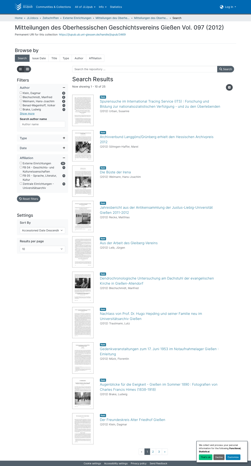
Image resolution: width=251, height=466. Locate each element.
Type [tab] (66, 58)
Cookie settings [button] (92, 463)
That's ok (206, 457)
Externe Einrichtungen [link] (77, 18)
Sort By (25, 223)
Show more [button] (27, 113)
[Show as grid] (27, 69)
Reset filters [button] (30, 199)
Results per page (32, 241)
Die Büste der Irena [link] (115, 172)
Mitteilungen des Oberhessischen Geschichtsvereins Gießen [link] (113, 18)
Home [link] (19, 18)
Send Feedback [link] (158, 463)
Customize (233, 457)
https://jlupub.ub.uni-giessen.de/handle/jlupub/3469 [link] (92, 34)
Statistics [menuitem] (116, 7)
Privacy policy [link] (139, 463)
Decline (219, 457)
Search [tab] (22, 58)
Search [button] (227, 69)
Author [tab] (79, 58)
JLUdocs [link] (32, 18)
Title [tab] (54, 58)
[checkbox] (21, 93)
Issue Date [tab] (39, 58)
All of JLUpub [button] (84, 7)
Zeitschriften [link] (51, 18)
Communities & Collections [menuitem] (53, 7)
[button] (24, 6)
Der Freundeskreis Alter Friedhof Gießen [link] (132, 420)
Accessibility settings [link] (116, 463)
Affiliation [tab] (95, 58)
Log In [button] (229, 7)
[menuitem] (84, 7)
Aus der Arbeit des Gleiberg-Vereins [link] (129, 243)
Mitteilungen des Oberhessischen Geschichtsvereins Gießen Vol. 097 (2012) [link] (151, 18)
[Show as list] (20, 69)
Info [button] (101, 7)
